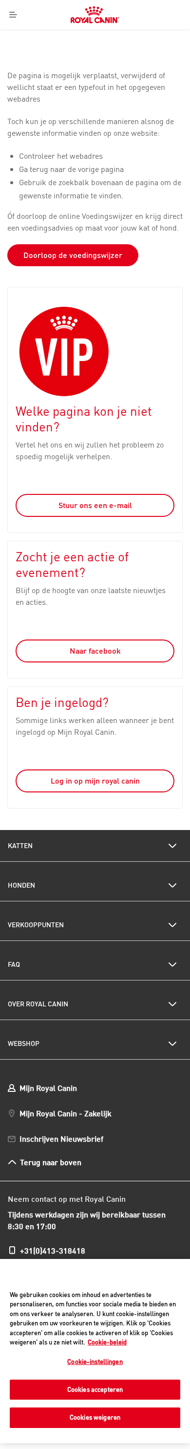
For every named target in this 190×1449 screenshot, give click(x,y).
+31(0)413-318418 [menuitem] (53, 1250)
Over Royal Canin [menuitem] (38, 1004)
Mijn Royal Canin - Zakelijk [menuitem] (65, 1113)
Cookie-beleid (107, 1342)
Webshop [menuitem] (23, 1043)
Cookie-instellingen (94, 1361)
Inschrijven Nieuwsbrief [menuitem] (61, 1138)
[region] (95, 1351)
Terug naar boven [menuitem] (51, 1162)
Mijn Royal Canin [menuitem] (48, 1087)
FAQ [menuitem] (14, 964)
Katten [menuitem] (20, 846)
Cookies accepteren (95, 1389)
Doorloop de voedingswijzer (72, 255)
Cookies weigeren (95, 1417)
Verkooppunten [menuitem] (36, 925)
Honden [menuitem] (21, 885)
